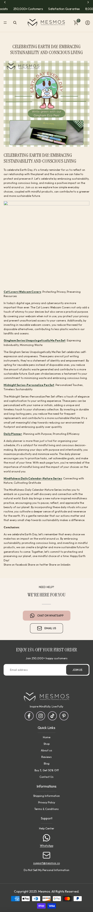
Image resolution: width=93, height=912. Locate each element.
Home (46, 737)
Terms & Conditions (46, 809)
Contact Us (46, 776)
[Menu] (5, 23)
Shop (47, 743)
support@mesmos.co (46, 862)
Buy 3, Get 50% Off (47, 770)
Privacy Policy (46, 802)
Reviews (46, 757)
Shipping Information (46, 795)
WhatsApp (46, 845)
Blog (46, 763)
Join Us (77, 669)
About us (46, 750)
